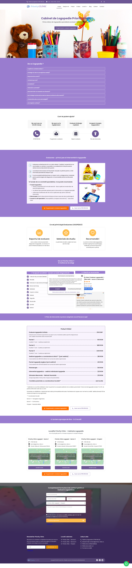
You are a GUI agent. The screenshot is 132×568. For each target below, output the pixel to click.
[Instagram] (104, 2)
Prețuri (72, 6)
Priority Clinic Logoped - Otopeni (91, 439)
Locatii (84, 6)
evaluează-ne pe (86, 288)
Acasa (59, 6)
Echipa (78, 6)
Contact (102, 6)
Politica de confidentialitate (70, 292)
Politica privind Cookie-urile (58, 292)
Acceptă (57, 289)
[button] (82, 276)
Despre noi (66, 6)
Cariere (96, 6)
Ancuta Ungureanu (86, 293)
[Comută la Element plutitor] (126, 563)
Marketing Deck (81, 560)
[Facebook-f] (101, 2)
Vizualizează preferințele (74, 289)
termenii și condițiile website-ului (65, 515)
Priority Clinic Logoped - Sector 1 (38, 439)
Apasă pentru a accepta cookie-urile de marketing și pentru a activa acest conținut (39, 456)
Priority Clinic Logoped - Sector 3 (65, 439)
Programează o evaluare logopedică (66, 28)
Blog (90, 6)
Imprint (78, 292)
